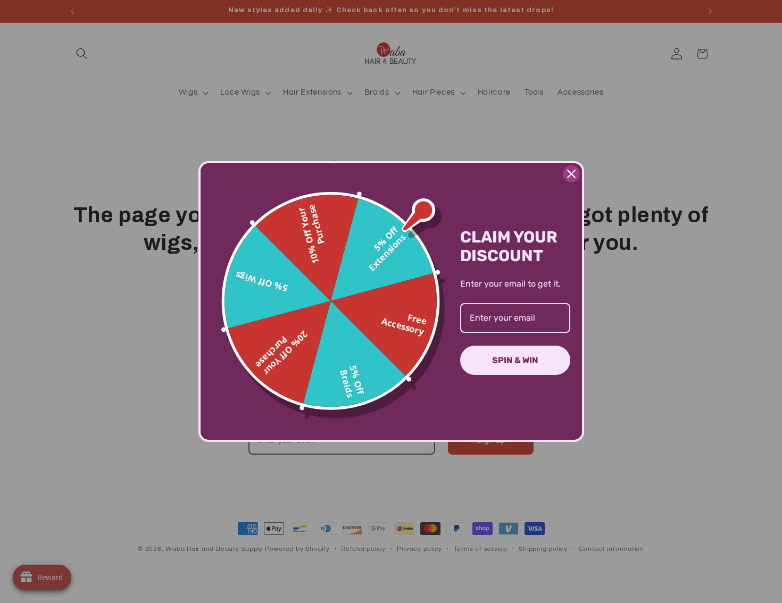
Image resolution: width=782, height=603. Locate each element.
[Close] (571, 174)
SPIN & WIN (515, 360)
